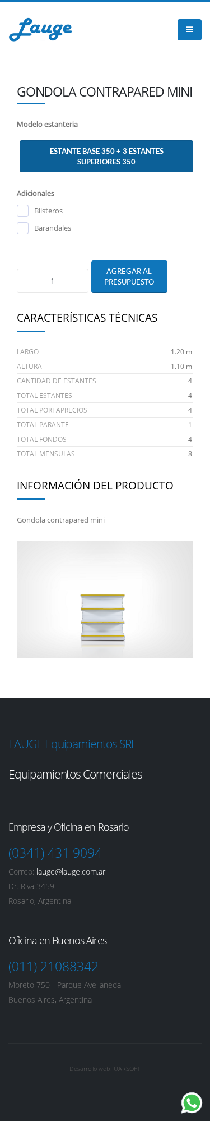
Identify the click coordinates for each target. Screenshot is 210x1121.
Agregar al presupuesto (129, 276)
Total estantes (44, 395)
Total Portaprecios (52, 410)
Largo (28, 351)
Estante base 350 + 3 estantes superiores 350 (107, 156)
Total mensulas (46, 454)
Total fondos (42, 439)
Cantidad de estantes (56, 381)
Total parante (43, 424)
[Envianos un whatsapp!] (191, 1102)
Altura (29, 366)
